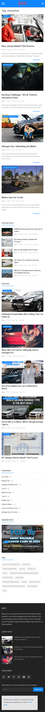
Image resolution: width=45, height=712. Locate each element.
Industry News (7, 504)
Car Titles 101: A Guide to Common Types (26, 261)
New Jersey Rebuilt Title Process (18, 46)
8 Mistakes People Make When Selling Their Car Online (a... (27, 638)
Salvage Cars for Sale (9, 512)
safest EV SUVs (8, 577)
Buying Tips (6, 481)
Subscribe (38, 689)
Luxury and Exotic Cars (10, 508)
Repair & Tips (6, 492)
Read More (36, 60)
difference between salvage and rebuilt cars (24, 573)
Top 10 (4, 489)
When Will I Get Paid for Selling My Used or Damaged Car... (28, 658)
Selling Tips (6, 500)
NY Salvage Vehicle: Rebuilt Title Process (25, 241)
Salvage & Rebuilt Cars (10, 485)
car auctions (26, 564)
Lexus (4, 590)
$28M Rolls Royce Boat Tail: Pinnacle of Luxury (28, 230)
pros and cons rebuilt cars (11, 564)
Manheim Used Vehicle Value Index (14, 586)
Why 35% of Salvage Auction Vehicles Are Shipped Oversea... (27, 272)
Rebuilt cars (31, 569)
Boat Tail (22, 569)
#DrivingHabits (32, 586)
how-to (5, 573)
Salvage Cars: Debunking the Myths (19, 146)
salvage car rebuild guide (11, 582)
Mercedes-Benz (35, 582)
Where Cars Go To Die (12, 197)
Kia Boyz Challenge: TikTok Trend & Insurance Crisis (19, 96)
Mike (3, 49)
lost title (24, 582)
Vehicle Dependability (9, 569)
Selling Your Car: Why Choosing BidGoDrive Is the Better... (28, 648)
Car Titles (5, 477)
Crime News (19, 577)
